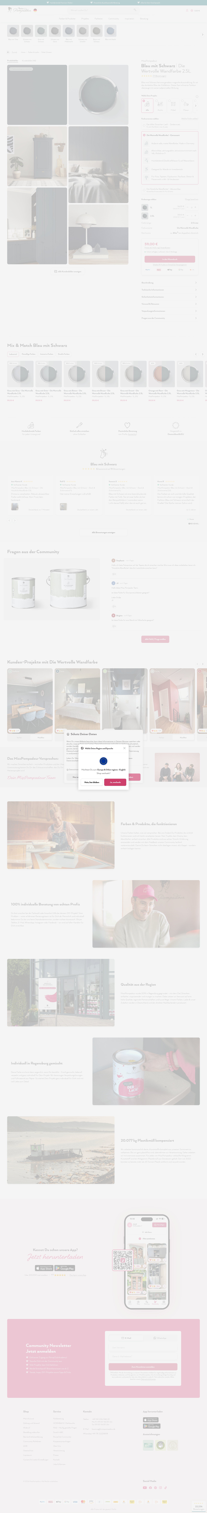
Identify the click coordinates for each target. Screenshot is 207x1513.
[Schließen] (125, 748)
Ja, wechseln (115, 782)
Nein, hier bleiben (91, 782)
